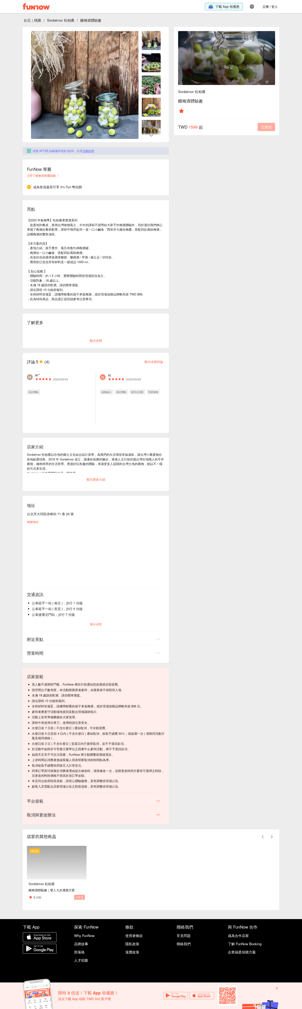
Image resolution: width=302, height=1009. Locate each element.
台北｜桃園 (32, 20)
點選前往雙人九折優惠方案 (51, 335)
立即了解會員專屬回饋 (41, 175)
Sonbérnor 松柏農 (60, 20)
